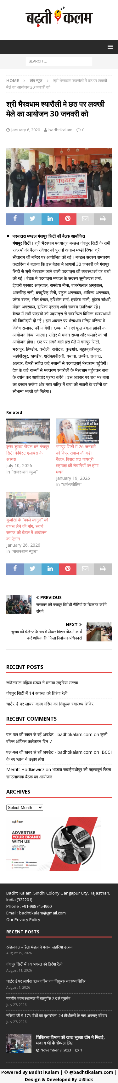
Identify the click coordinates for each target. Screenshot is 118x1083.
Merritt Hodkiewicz (25, 769)
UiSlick (85, 1079)
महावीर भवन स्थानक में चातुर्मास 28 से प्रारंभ (38, 998)
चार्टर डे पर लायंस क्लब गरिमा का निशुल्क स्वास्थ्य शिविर (49, 704)
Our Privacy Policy (23, 919)
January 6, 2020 (25, 130)
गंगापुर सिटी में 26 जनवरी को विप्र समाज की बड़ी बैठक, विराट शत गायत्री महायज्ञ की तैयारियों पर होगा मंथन (77, 459)
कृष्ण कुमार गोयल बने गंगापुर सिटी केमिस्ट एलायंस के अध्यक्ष (27, 452)
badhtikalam (60, 130)
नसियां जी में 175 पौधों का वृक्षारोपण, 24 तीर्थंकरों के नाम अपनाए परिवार (56, 1015)
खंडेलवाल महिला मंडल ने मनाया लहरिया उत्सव (42, 683)
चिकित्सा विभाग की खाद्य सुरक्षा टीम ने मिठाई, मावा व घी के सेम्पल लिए (70, 1040)
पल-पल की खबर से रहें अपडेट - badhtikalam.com (49, 734)
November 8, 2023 (56, 1050)
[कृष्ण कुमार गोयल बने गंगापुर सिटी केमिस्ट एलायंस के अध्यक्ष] (28, 431)
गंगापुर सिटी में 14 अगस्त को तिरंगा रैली (36, 693)
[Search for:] (59, 61)
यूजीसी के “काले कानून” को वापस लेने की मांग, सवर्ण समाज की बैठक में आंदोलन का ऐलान (27, 529)
